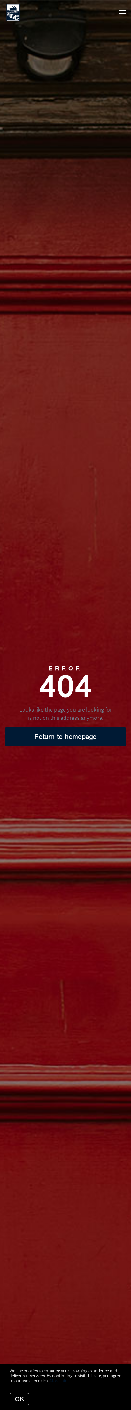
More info (58, 1381)
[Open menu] (122, 12)
